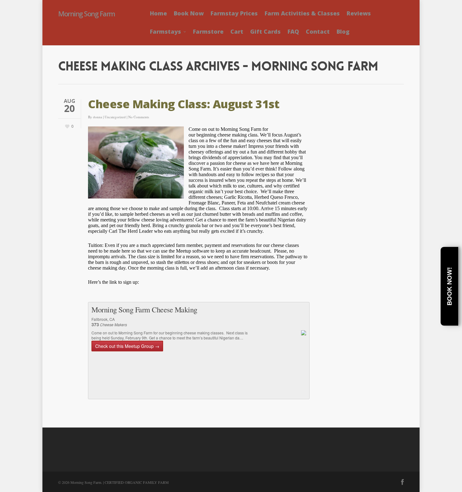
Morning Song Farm (86, 13)
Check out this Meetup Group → (127, 346)
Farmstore (208, 31)
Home (158, 13)
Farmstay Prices (234, 13)
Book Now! (449, 286)
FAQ (293, 31)
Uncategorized (115, 117)
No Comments (138, 117)
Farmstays (165, 31)
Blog (343, 31)
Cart (236, 31)
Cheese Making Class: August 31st (183, 104)
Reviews (359, 13)
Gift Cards (265, 31)
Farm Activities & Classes (302, 13)
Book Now (189, 13)
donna (97, 117)
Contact (318, 31)
